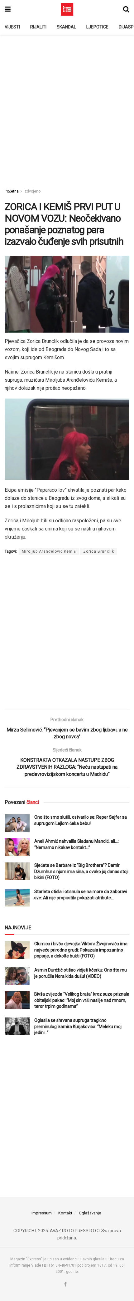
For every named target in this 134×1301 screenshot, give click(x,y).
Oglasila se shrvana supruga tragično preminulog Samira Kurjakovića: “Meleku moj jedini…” (78, 1026)
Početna (12, 191)
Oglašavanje (90, 1213)
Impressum (41, 1213)
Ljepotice (97, 26)
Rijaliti (38, 26)
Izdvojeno (32, 191)
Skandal (66, 26)
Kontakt (65, 1213)
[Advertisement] (67, 108)
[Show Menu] (8, 9)
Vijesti (12, 26)
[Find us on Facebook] (65, 1284)
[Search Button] (126, 9)
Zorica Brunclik (98, 551)
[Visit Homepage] (67, 9)
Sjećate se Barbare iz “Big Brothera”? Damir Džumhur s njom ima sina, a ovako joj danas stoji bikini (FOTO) (81, 871)
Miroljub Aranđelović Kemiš (49, 551)
